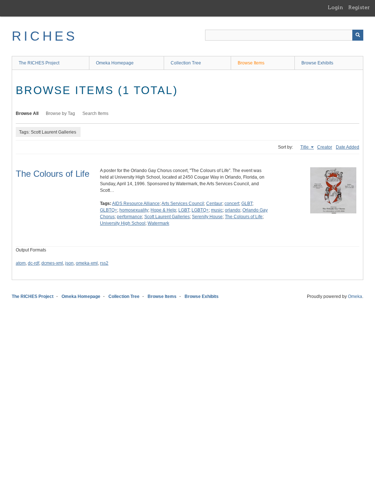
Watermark (158, 223)
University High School (122, 223)
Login (335, 7)
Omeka (355, 296)
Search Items (95, 113)
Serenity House (207, 216)
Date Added (347, 147)
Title (305, 147)
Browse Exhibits (317, 63)
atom (21, 263)
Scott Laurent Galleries (167, 216)
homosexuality (133, 210)
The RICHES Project (39, 63)
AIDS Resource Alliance (136, 203)
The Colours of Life (52, 174)
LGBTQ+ (200, 210)
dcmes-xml (52, 263)
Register (359, 7)
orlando (232, 210)
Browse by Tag (60, 113)
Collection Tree (186, 63)
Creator (324, 147)
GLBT (246, 203)
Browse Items (251, 63)
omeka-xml (87, 263)
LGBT (183, 210)
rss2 (104, 263)
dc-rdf (33, 263)
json (69, 263)
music (217, 210)
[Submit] (357, 35)
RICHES (44, 36)
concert (231, 203)
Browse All (27, 113)
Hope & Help (163, 210)
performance (129, 216)
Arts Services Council (182, 203)
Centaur (214, 203)
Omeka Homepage (115, 63)
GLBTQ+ (108, 210)
